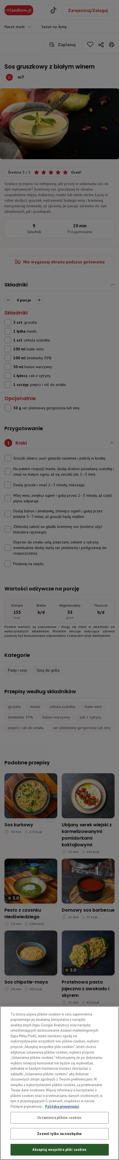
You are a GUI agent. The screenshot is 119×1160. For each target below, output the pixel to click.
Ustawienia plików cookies (59, 1117)
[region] (59, 1083)
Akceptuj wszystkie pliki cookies (59, 1149)
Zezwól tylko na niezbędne (59, 1133)
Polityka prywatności (62, 1106)
